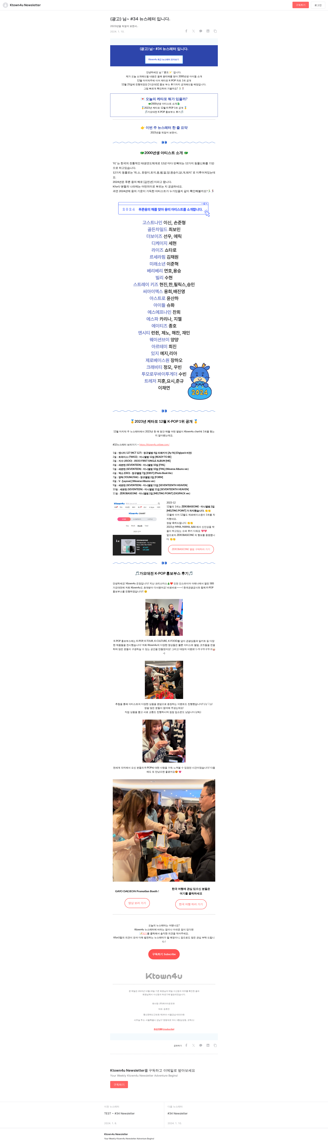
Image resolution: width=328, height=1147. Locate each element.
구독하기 (300, 4)
